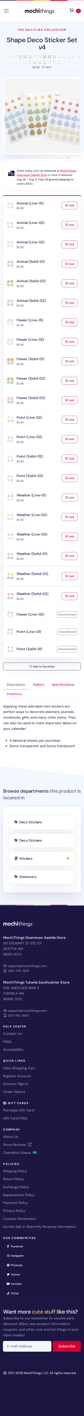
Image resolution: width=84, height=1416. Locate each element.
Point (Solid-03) (30, 475)
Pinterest (18, 1265)
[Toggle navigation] (6, 11)
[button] (42, 116)
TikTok (16, 1293)
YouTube (17, 1284)
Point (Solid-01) (29, 649)
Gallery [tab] (38, 684)
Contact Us (12, 1033)
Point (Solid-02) (30, 456)
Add (73, 205)
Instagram (18, 1255)
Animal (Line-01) (30, 203)
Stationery (27, 876)
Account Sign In (15, 1083)
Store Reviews (15, 1144)
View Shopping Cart (19, 1068)
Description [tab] (16, 684)
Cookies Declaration (19, 1218)
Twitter (16, 1274)
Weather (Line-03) (32, 534)
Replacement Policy (19, 1195)
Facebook (18, 1246)
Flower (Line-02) (30, 339)
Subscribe (69, 1346)
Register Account (17, 1076)
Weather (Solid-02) (32, 573)
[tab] (15, 157)
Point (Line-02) (29, 417)
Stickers (25, 858)
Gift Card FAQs (15, 1118)
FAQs (7, 1041)
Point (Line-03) (29, 437)
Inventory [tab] (14, 694)
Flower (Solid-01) (30, 359)
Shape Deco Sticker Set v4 (42, 43)
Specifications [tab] (63, 684)
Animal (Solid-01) (31, 261)
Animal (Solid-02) (31, 281)
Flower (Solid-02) (31, 378)
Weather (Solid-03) (32, 593)
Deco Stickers (30, 822)
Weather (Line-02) (32, 515)
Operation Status (17, 1152)
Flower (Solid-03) (31, 398)
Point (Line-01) (29, 631)
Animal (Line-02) (30, 222)
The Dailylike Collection (42, 29)
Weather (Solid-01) (32, 553)
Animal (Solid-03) (31, 300)
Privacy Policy (14, 1210)
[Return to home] (39, 10)
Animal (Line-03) (31, 242)
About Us (10, 1136)
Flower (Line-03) (30, 614)
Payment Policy (15, 1202)
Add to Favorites (43, 666)
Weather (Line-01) (31, 495)
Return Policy (13, 1179)
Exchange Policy (16, 1187)
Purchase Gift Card (18, 1110)
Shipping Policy (15, 1171)
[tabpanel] (42, 726)
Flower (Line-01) (30, 320)
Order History (14, 1091)
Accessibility (13, 1049)
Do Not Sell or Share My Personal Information (39, 1226)
